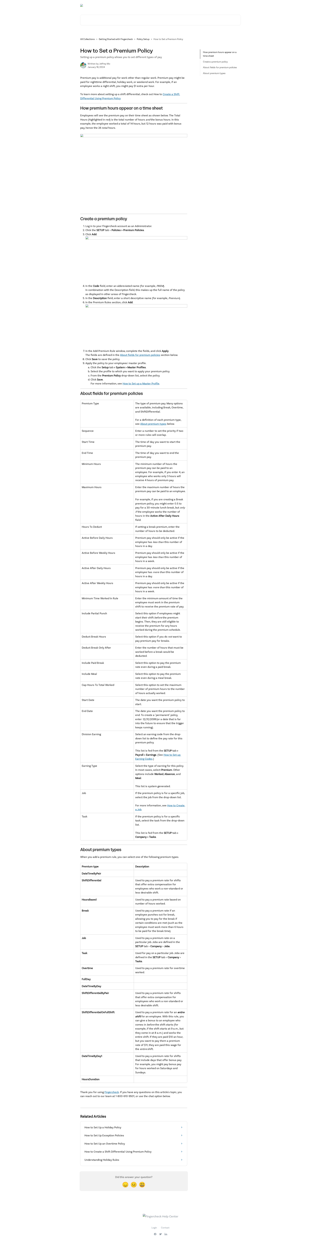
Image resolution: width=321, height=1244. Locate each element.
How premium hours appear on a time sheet (219, 54)
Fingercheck (111, 1092)
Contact (165, 1227)
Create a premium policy (215, 61)
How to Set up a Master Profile (141, 383)
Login (154, 1227)
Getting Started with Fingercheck (116, 39)
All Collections (87, 39)
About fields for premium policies (140, 354)
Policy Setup (143, 39)
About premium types (153, 423)
